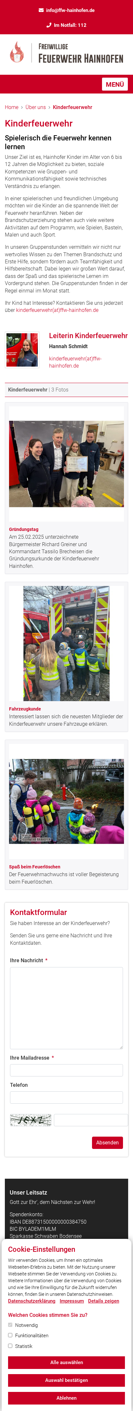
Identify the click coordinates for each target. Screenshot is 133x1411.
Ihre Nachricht (28, 960)
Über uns (36, 107)
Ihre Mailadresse (32, 1058)
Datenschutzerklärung (32, 1301)
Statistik (23, 1346)
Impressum (72, 1301)
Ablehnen (66, 1398)
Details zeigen (103, 1301)
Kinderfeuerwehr (72, 107)
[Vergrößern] (66, 464)
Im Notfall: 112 (70, 25)
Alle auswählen (66, 1362)
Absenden (107, 1143)
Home (11, 107)
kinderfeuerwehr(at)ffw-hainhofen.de (57, 310)
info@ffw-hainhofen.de (70, 10)
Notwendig (26, 1325)
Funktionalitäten (31, 1336)
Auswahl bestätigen (66, 1380)
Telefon (19, 1085)
